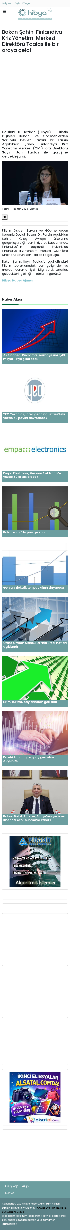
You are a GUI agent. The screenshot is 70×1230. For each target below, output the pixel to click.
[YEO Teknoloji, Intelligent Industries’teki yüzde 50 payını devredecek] (35, 390)
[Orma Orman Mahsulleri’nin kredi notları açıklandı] (35, 618)
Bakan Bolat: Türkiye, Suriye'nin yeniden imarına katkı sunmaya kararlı (34, 818)
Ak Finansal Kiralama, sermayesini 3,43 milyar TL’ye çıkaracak (34, 357)
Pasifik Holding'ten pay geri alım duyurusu (28, 759)
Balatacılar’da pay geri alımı (25, 532)
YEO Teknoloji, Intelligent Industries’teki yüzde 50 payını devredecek (34, 416)
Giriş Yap (7, 3)
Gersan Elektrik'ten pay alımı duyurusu (33, 587)
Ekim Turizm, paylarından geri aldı (30, 702)
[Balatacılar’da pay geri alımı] (35, 508)
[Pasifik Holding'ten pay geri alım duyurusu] (35, 733)
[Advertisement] (35, 92)
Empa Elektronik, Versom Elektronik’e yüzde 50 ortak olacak (32, 475)
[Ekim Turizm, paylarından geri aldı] (35, 678)
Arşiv (17, 3)
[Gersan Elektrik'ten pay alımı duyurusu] (35, 563)
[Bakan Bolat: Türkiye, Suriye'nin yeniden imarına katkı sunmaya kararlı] (35, 792)
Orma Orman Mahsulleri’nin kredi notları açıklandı (35, 645)
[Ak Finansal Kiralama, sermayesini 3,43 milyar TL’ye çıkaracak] (35, 331)
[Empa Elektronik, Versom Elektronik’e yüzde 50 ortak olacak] (35, 449)
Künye (26, 3)
